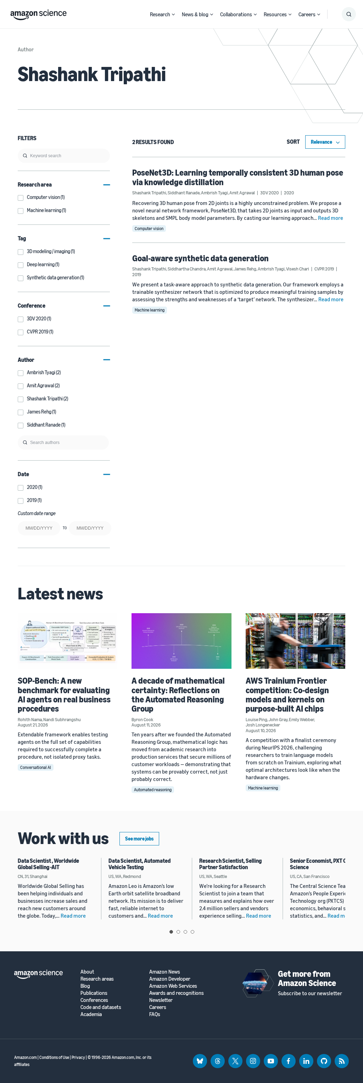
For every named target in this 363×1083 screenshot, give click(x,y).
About (87, 971)
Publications (93, 993)
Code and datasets (100, 1007)
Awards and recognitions (176, 993)
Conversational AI (35, 767)
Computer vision (149, 228)
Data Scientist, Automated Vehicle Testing (139, 864)
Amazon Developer (169, 978)
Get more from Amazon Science (307, 978)
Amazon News (164, 971)
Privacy (78, 1057)
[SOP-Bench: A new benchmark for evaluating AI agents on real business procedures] (67, 641)
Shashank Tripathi (149, 192)
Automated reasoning (153, 789)
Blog (85, 985)
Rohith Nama (30, 719)
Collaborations (236, 14)
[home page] (38, 13)
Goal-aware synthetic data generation (200, 258)
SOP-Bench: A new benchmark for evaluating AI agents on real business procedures (64, 694)
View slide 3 (185, 932)
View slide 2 (178, 932)
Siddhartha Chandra (187, 269)
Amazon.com (25, 1057)
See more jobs (139, 839)
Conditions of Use (54, 1057)
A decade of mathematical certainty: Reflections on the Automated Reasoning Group (178, 694)
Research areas (97, 978)
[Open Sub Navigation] (173, 14)
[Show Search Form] (349, 14)
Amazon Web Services (173, 985)
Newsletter (161, 1000)
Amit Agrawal (242, 192)
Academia (91, 1014)
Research (160, 14)
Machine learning (149, 310)
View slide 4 (192, 932)
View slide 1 (171, 932)
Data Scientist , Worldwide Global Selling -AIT (48, 864)
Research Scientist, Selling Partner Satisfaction (230, 864)
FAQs (154, 1014)
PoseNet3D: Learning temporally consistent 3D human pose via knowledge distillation (237, 177)
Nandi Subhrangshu (62, 719)
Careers (306, 14)
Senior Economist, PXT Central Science (325, 864)
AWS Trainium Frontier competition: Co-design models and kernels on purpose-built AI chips (287, 694)
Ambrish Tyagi (214, 192)
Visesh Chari (297, 269)
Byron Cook (142, 719)
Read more (330, 218)
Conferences (94, 1000)
